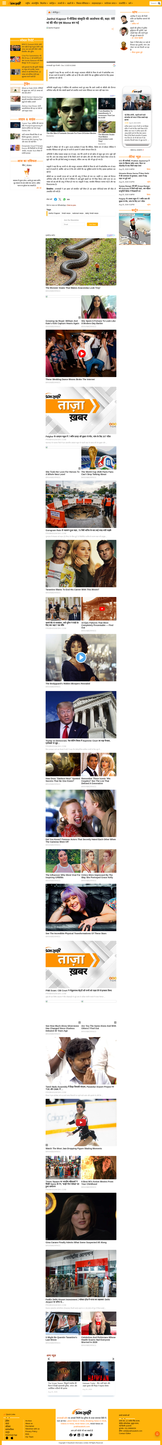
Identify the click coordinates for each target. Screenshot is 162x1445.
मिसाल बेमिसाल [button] (82, 3)
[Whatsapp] (64, 200)
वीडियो (7, 1426)
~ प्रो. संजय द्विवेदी (136, 38)
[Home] (49, 12)
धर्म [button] (129, 3)
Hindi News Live (82, 1424)
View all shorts (136, 150)
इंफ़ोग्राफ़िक (9, 1429)
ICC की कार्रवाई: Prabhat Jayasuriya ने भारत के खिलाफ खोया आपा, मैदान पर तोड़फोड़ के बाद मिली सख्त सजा (134, 163)
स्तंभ (134, 12)
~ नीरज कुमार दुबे (136, 52)
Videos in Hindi (67, 1424)
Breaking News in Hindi (96, 1421)
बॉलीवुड (56, 12)
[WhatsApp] (112, 45)
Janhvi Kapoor (54, 213)
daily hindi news (91, 213)
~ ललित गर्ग (134, 24)
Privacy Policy (31, 1431)
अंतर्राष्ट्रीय (35, 3)
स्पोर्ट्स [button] (52, 3)
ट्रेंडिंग (27, 84)
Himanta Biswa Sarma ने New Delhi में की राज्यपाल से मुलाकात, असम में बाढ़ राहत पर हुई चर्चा (134, 175)
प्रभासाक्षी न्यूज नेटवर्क (53, 65)
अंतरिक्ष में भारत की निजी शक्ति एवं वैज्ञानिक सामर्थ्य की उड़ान (140, 18)
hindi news (66, 213)
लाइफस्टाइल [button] (96, 3)
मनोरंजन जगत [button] (110, 3)
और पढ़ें (38, 188)
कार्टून (7, 1432)
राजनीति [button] (122, 3)
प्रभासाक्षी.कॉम (62, 1418)
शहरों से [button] (70, 3)
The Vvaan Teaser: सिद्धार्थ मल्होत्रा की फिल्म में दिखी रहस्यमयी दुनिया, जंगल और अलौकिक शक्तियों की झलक (62, 1385)
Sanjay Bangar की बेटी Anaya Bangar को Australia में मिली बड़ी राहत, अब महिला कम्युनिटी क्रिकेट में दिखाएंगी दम (134, 188)
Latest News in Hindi (75, 1421)
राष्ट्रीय (27, 3)
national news (78, 213)
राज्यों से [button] (61, 3)
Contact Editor (125, 1433)
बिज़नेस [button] (43, 3)
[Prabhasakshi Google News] (114, 65)
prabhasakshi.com (82, 1426)
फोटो (7, 1424)
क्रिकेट (149, 169)
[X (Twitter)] (112, 40)
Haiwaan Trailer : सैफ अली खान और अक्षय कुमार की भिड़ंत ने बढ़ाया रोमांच (96, 1384)
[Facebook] (112, 36)
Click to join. (71, 205)
